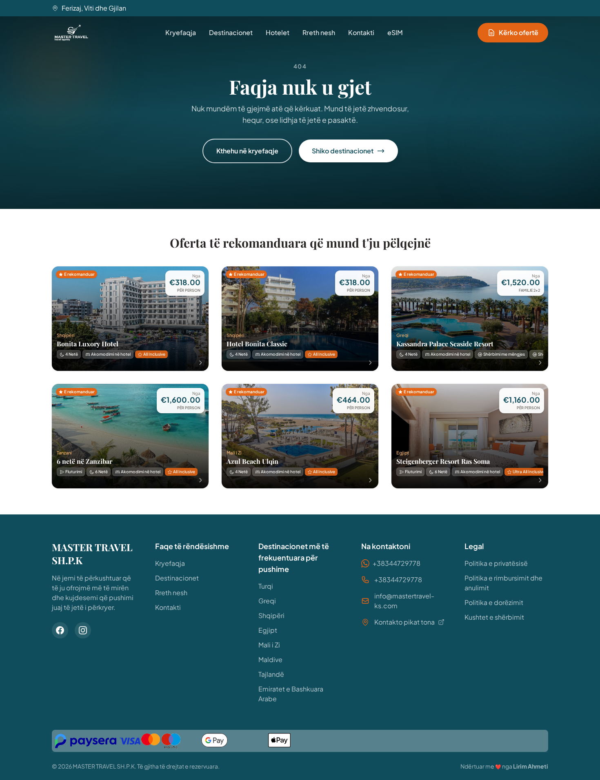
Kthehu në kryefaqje (247, 150)
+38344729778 (396, 563)
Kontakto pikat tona (404, 622)
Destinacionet (231, 32)
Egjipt (267, 630)
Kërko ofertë (518, 32)
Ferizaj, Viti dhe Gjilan (94, 8)
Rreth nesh (318, 32)
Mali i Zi (269, 644)
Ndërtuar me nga (504, 766)
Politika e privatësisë (496, 563)
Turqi (265, 586)
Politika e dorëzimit (493, 602)
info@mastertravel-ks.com (404, 601)
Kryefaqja (180, 32)
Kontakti (361, 32)
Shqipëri (271, 615)
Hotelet (277, 32)
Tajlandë (271, 674)
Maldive (270, 659)
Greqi (267, 600)
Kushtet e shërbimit (494, 617)
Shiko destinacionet (342, 150)
